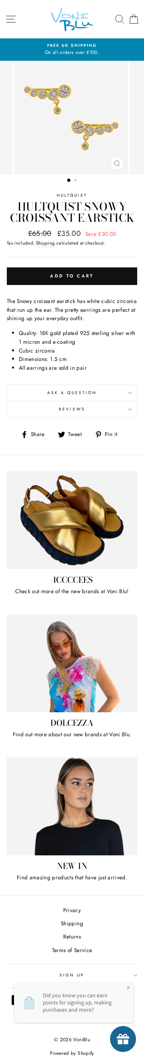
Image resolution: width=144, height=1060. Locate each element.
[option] (72, 49)
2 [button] (76, 181)
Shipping (45, 243)
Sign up (72, 975)
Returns (72, 936)
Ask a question (72, 393)
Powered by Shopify (72, 1053)
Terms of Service (72, 950)
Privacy (72, 910)
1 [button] (69, 181)
